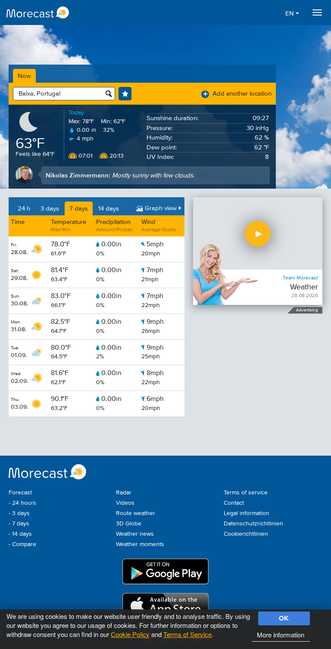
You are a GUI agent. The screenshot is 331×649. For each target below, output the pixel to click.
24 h (24, 208)
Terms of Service (187, 634)
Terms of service (246, 493)
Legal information (246, 513)
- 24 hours (22, 503)
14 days (108, 208)
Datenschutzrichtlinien (253, 524)
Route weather (135, 513)
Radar (123, 493)
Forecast (20, 493)
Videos (125, 503)
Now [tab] (24, 76)
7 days (78, 208)
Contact (234, 503)
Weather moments (140, 544)
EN (290, 13)
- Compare (22, 544)
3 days (50, 208)
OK (284, 618)
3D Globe (128, 524)
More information (280, 634)
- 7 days (19, 524)
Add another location (237, 93)
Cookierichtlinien (246, 534)
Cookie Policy (130, 634)
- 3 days (19, 513)
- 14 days (20, 534)
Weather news (135, 534)
